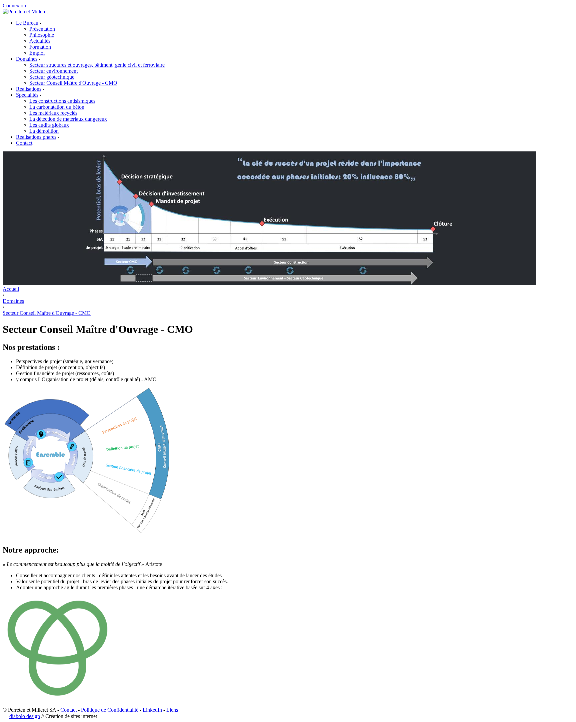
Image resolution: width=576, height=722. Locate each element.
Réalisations (28, 89)
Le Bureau (27, 23)
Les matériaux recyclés (53, 113)
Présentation (42, 29)
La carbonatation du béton (56, 107)
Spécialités (27, 95)
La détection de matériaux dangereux (68, 119)
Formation (40, 47)
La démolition (44, 131)
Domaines (26, 59)
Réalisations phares (36, 137)
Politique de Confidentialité (109, 710)
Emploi (37, 53)
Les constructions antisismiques (62, 101)
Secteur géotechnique (51, 77)
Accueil (11, 289)
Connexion (14, 5)
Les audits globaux (49, 125)
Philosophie (41, 35)
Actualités (39, 41)
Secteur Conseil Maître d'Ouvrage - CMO (73, 83)
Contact (24, 143)
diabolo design (24, 716)
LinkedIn (152, 710)
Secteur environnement (53, 71)
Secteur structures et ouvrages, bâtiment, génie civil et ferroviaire (97, 65)
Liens (172, 710)
